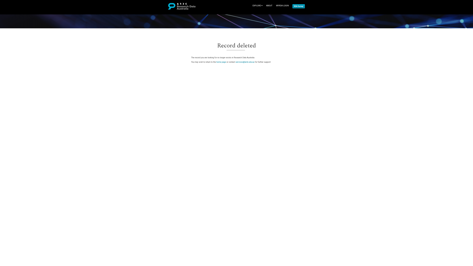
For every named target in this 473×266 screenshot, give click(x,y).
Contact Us (12, 75)
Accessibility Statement (18, 94)
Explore (257, 5)
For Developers (14, 81)
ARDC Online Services (17, 84)
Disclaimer (12, 78)
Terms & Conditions (16, 88)
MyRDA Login (282, 5)
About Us (12, 69)
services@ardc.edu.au (245, 62)
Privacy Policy (14, 91)
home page (221, 62)
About (269, 5)
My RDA (11, 72)
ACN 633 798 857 (7, 99)
